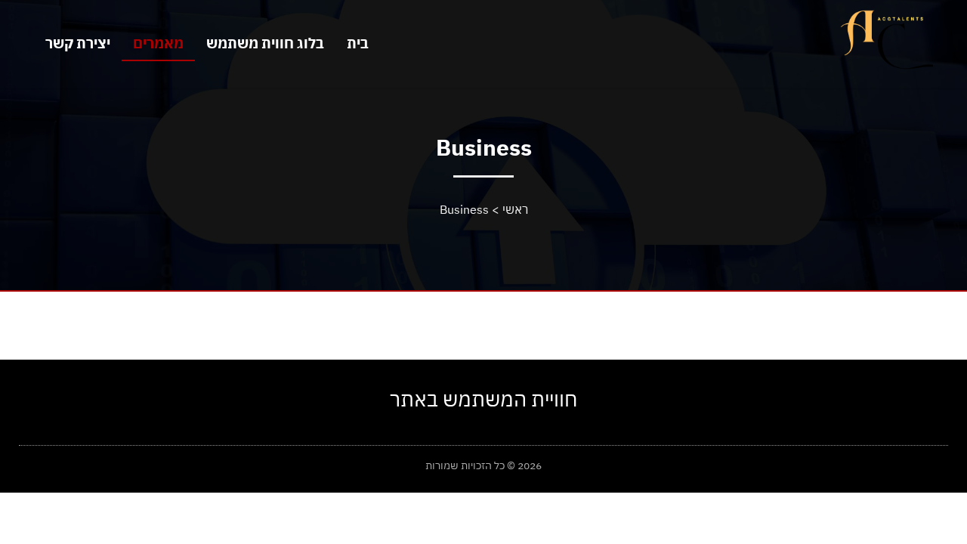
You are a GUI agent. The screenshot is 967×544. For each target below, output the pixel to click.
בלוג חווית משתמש (265, 43)
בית (358, 43)
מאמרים (158, 43)
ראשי (515, 209)
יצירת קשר (77, 43)
